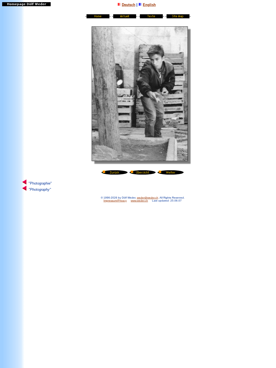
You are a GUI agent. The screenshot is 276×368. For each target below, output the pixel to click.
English (149, 5)
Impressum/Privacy (115, 200)
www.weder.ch (139, 200)
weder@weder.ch (147, 197)
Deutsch (128, 5)
